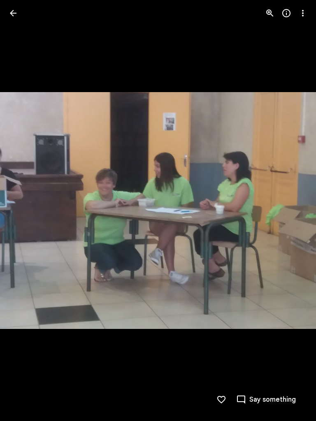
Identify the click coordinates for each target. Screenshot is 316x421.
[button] (23, 210)
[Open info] (286, 13)
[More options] (303, 13)
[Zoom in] (270, 13)
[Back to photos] (13, 13)
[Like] (221, 400)
